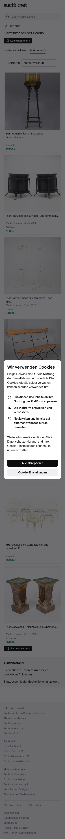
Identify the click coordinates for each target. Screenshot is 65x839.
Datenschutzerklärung (21, 441)
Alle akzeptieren (32, 463)
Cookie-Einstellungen (32, 472)
